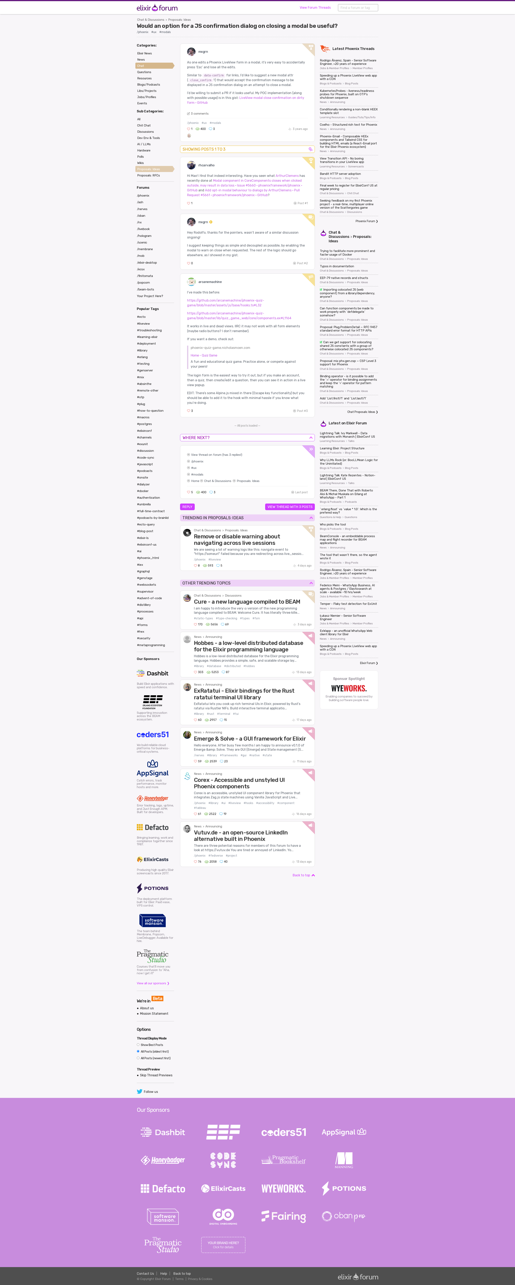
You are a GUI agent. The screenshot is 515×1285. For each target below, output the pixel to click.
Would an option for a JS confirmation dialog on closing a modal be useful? (237, 25)
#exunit (142, 444)
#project (231, 855)
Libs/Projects (147, 91)
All (138, 119)
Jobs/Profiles (146, 97)
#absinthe (144, 384)
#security (143, 638)
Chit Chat (353, 193)
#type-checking (226, 618)
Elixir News (144, 53)
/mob (140, 256)
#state (267, 755)
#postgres (144, 424)
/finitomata (145, 276)
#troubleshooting (149, 330)
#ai (139, 551)
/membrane (145, 249)
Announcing (213, 637)
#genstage (144, 578)
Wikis (140, 163)
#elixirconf (144, 431)
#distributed (232, 666)
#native (254, 755)
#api (140, 618)
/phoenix (142, 32)
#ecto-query (146, 524)
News (198, 637)
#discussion (145, 451)
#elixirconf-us (147, 544)
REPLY (187, 507)
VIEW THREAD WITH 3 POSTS (290, 507)
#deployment (146, 343)
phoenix (197, 461)
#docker (142, 491)
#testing (143, 364)
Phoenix (352, 49)
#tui (236, 714)
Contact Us (145, 1274)
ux (195, 468)
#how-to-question (150, 410)
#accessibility (265, 803)
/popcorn (143, 282)
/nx (139, 222)
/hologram (144, 236)
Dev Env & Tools (148, 138)
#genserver (145, 370)
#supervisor (145, 591)
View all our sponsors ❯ (153, 983)
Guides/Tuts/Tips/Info (362, 117)
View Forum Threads (315, 7)
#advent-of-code (149, 598)
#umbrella (144, 504)
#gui (243, 755)
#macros (143, 417)
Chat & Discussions (150, 20)
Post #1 (303, 203)
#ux (154, 32)
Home (195, 481)
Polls (140, 157)
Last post (301, 492)
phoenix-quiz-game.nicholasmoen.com (220, 348)
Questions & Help (330, 517)
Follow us (151, 1092)
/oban (141, 216)
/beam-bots (145, 289)
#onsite (142, 477)
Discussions (233, 595)
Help (163, 1274)
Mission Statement (154, 1014)
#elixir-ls (143, 538)
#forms (142, 625)
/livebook (143, 229)
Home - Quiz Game (204, 355)
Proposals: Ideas (179, 20)
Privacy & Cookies (200, 1279)
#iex (140, 565)
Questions (351, 517)
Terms (179, 1279)
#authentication (148, 497)
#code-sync (145, 457)
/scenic (142, 242)
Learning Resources (332, 117)
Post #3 (302, 411)
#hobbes (249, 666)
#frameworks (229, 755)
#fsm (256, 618)
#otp (140, 397)
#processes (145, 611)
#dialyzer (143, 484)
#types (245, 618)
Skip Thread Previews (156, 1075)
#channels (144, 437)
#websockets (146, 585)
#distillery (144, 605)
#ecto (141, 317)
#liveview (214, 559)
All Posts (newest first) (155, 1058)
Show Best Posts (151, 1045)
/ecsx (141, 269)
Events (142, 103)
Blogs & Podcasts (331, 83)
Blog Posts (351, 83)
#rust (210, 714)
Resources (144, 78)
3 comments (200, 113)
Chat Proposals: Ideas (361, 412)
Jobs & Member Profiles (334, 68)
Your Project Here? (150, 296)
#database (214, 666)
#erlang (142, 357)
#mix (140, 377)
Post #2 (302, 263)
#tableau (200, 808)
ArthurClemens (287, 176)
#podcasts (144, 471)
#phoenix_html (148, 558)
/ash (140, 202)
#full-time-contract (151, 511)
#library (199, 666)
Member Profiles (363, 68)
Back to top (301, 875)
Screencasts (356, 166)
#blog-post (145, 531)
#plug (141, 404)
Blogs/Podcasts (148, 84)
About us (147, 1008)
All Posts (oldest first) (154, 1051)
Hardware (143, 150)
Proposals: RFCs (148, 175)
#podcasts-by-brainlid (153, 518)
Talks (351, 441)
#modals (165, 32)
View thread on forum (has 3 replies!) (216, 455)
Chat (140, 66)
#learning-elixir (147, 337)
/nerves (199, 755)
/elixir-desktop (147, 262)
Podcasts (351, 502)
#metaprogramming (151, 645)
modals (198, 474)
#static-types (203, 618)
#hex (140, 631)
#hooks (248, 803)
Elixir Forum (356, 423)
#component (286, 803)
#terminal (223, 714)
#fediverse (215, 855)
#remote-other (147, 390)
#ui (223, 803)
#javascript (145, 464)
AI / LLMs (144, 144)
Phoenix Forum (365, 221)
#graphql (143, 571)
